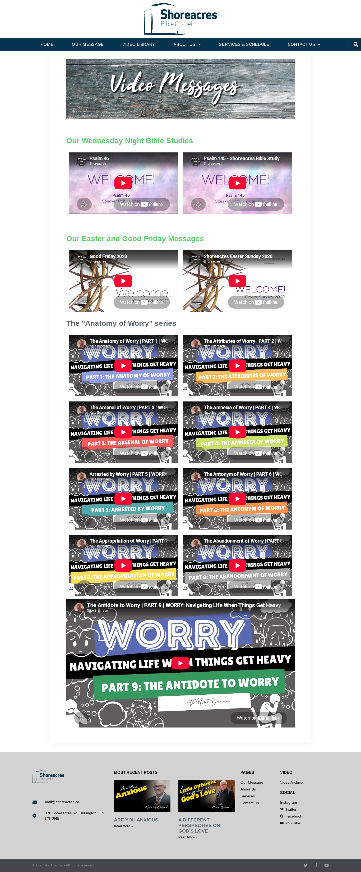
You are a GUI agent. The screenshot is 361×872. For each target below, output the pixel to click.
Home (47, 44)
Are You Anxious (136, 820)
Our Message (88, 44)
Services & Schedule (244, 44)
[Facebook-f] (316, 865)
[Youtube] (326, 865)
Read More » (123, 826)
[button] (356, 44)
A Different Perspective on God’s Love (199, 825)
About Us (185, 44)
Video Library (138, 44)
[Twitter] (306, 865)
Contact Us (301, 44)
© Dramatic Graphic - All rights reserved (63, 865)
